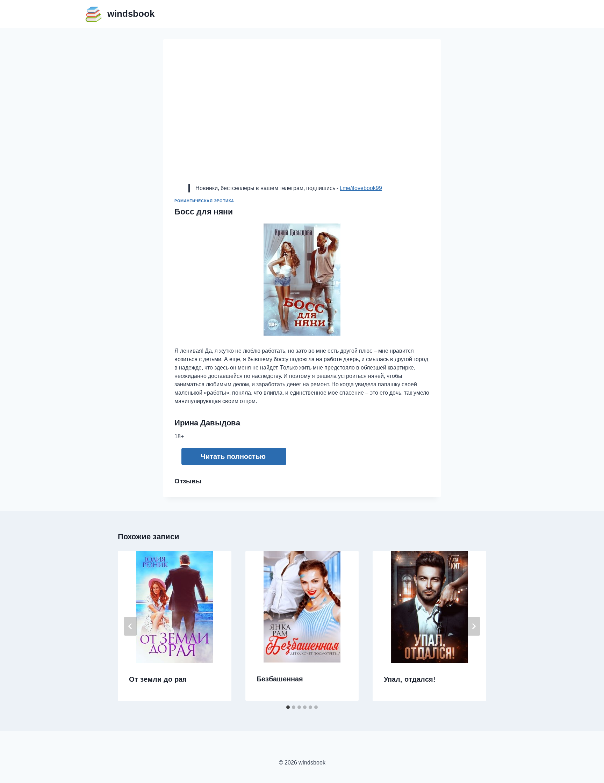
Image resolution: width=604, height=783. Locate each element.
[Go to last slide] (130, 626)
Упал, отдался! (410, 679)
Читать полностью (233, 456)
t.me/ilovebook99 (361, 188)
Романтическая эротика (204, 201)
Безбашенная (280, 679)
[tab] (288, 707)
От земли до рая (158, 679)
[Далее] (473, 626)
